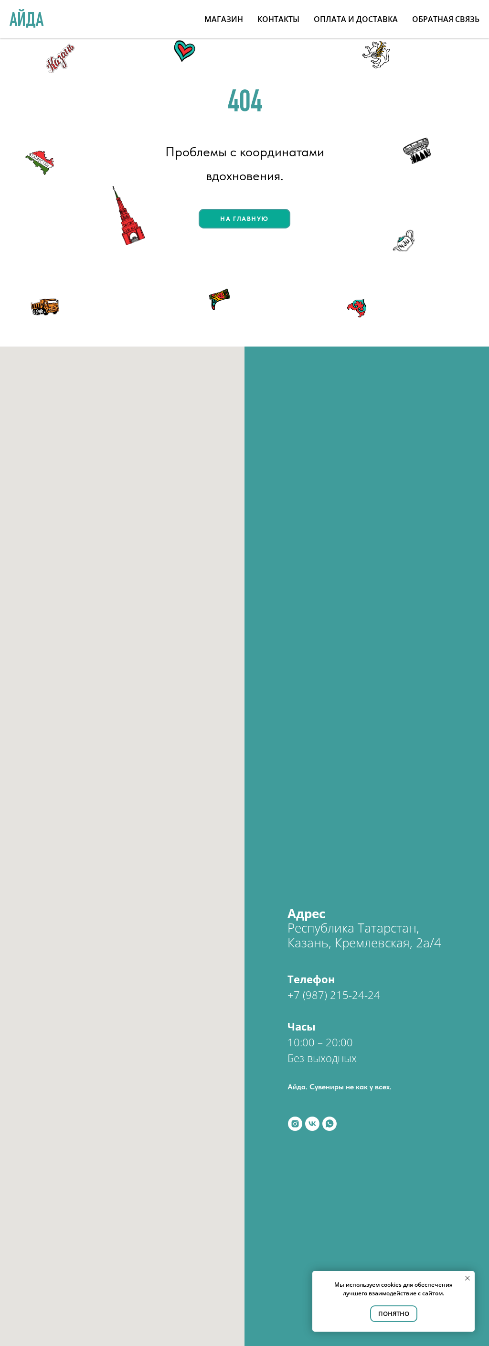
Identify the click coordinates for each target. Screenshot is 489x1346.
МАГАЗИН (223, 19)
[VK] (312, 1124)
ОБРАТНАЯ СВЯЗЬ (445, 19)
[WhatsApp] (329, 1124)
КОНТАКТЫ (278, 19)
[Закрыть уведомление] (467, 1278)
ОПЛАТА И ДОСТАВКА (356, 19)
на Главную (244, 218)
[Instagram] (295, 1124)
